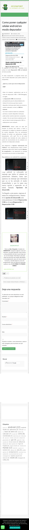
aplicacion (14, 429)
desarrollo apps (22, 37)
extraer (22, 437)
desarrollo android (14, 37)
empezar (4, 39)
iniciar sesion (13, 442)
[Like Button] (4, 273)
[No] (27, 524)
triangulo (21, 458)
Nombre (4, 316)
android (14, 427)
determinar (17, 436)
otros (7, 39)
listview (5, 443)
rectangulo (6, 455)
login (20, 443)
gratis (19, 440)
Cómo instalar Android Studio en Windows (14, 281)
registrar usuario (16, 455)
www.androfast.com (9, 269)
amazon (5, 427)
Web (3, 332)
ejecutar (7, 437)
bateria (20, 431)
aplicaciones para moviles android (11, 35)
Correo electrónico (7, 324)
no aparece (21, 448)
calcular (7, 434)
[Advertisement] (14, 388)
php (19, 450)
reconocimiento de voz (15, 454)
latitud (22, 442)
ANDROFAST (7, 33)
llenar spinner (13, 443)
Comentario (5, 301)
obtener (13, 450)
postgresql (13, 452)
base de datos (11, 432)
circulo (14, 434)
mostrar (23, 445)
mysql (7, 448)
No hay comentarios (21, 39)
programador (12, 39)
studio (13, 458)
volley (6, 460)
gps (13, 440)
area (21, 429)
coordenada (7, 436)
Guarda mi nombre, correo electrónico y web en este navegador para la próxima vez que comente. (14, 343)
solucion (6, 458)
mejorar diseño (14, 445)
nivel (15, 448)
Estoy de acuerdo (14, 527)
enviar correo (14, 437)
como (21, 434)
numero (6, 450)
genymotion (6, 440)
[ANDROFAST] (13, 7)
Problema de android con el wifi (11, 278)
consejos (8, 37)
